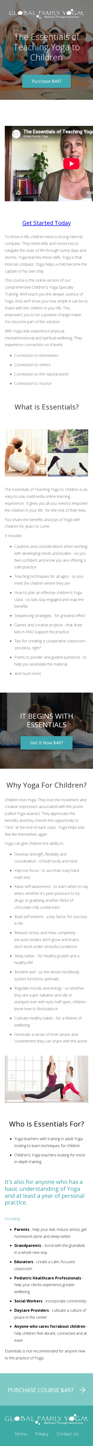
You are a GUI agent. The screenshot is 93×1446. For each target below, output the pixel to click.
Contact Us (67, 1434)
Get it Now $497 (46, 742)
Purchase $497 (46, 81)
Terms (21, 1434)
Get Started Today (46, 223)
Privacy (41, 1434)
